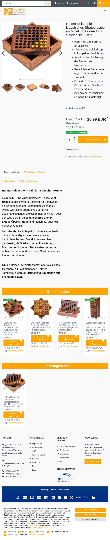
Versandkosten (94, 157)
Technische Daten (34, 172)
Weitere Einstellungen (37, 534)
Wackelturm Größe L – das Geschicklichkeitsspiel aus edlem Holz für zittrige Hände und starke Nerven (96, 329)
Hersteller (9, 181)
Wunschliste (73, 149)
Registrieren (65, 450)
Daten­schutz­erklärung (40, 528)
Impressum (37, 443)
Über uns (36, 462)
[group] (13, 308)
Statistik (24, 531)
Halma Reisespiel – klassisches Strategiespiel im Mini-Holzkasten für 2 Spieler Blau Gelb (13, 402)
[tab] (12, 172)
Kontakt (35, 459)
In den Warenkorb (92, 139)
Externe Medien (39, 531)
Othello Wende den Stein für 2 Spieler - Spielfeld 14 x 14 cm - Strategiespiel (40, 326)
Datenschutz (37, 447)
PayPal (10, 534)
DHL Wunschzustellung (59, 531)
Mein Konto (64, 454)
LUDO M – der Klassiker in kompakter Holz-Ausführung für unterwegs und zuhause (11, 329)
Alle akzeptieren (90, 510)
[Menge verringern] (74, 141)
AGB (34, 451)
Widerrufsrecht (38, 455)
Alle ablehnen (90, 515)
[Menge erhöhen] (74, 138)
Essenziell (12, 531)
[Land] (82, 3)
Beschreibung (12, 172)
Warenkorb (64, 458)
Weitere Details (28, 181)
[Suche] (47, 3)
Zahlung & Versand (68, 446)
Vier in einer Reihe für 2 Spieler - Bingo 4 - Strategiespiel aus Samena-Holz (68, 326)
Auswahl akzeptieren (90, 519)
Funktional (23, 534)
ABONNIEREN (93, 461)
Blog (34, 470)
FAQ (61, 461)
